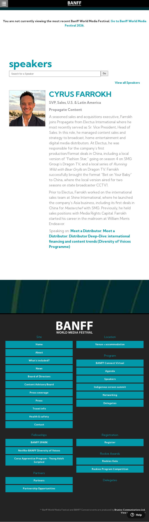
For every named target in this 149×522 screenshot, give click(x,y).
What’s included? (39, 360)
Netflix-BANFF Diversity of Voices (39, 450)
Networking (110, 394)
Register (109, 442)
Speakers (110, 379)
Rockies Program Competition (110, 469)
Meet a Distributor (86, 231)
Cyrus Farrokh (80, 94)
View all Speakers (127, 82)
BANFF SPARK (39, 442)
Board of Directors (39, 376)
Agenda (110, 371)
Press (39, 400)
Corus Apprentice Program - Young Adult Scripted (39, 460)
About (39, 352)
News (39, 368)
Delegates (109, 403)
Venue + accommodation (110, 344)
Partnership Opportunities (39, 488)
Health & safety (39, 416)
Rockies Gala (110, 461)
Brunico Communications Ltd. (129, 510)
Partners (39, 480)
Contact (39, 424)
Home (39, 344)
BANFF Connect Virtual (110, 363)
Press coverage (39, 392)
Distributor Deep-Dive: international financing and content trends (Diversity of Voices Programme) (90, 241)
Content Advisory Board (39, 384)
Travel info (39, 408)
